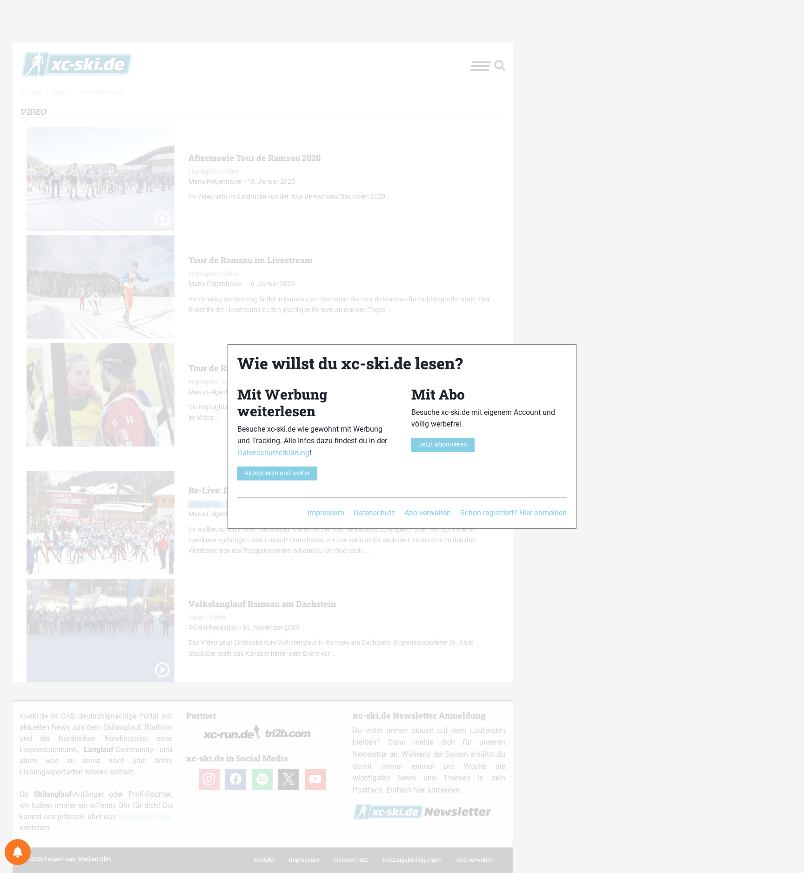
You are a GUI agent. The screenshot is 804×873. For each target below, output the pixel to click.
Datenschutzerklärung (273, 452)
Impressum (326, 512)
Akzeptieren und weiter (277, 473)
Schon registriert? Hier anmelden (513, 512)
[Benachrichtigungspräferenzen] (18, 852)
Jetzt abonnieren (442, 444)
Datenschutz (374, 512)
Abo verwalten (427, 512)
